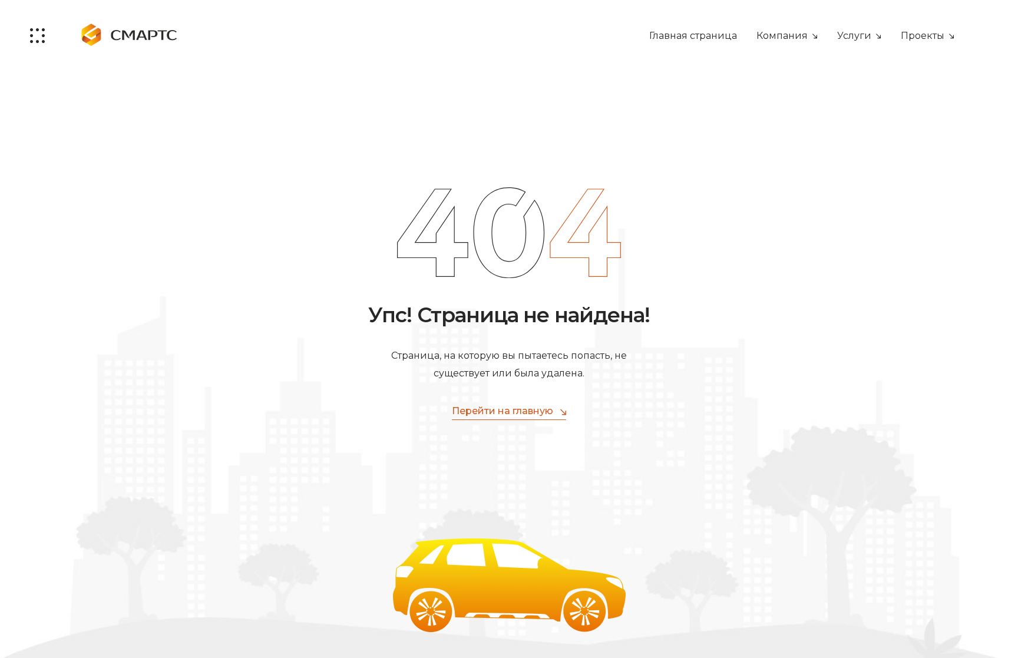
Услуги (854, 35)
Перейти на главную (502, 410)
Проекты (922, 35)
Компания (782, 35)
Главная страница (693, 35)
